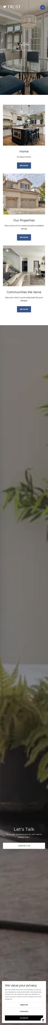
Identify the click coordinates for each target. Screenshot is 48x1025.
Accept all (24, 1018)
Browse (24, 165)
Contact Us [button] (24, 846)
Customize (24, 1011)
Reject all (24, 1005)
